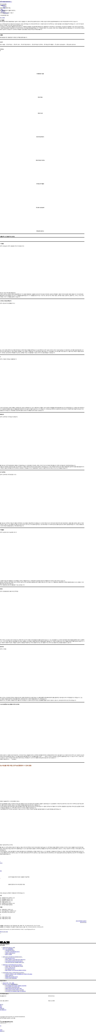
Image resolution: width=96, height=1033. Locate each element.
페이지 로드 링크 (4, 931)
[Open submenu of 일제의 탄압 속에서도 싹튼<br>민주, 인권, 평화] (13, 949)
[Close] (0, 933)
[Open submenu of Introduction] (6, 5)
